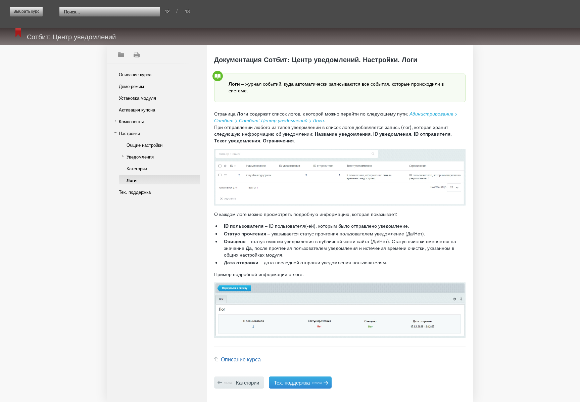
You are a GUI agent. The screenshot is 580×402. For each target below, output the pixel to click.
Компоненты (131, 121)
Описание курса (135, 74)
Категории (137, 168)
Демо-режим (131, 86)
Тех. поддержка (135, 192)
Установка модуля (137, 98)
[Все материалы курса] (121, 55)
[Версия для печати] (136, 55)
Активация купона (137, 109)
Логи (132, 180)
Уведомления (140, 156)
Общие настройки (144, 145)
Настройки (129, 133)
